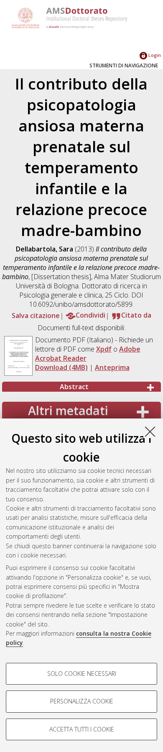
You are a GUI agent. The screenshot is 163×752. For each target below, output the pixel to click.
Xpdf (104, 349)
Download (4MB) (61, 367)
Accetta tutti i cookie (81, 729)
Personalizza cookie (81, 701)
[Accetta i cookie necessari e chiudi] (150, 431)
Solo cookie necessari (81, 674)
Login (154, 55)
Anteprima (112, 367)
